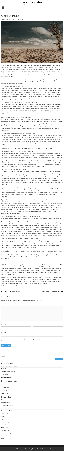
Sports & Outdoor (5, 435)
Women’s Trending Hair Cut (8, 371)
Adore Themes (50, 449)
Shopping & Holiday (6, 433)
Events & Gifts (4, 413)
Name (3, 325)
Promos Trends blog (32, 2)
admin (21, 19)
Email (35, 325)
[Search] (61, 7)
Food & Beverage (5, 368)
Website (3, 332)
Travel (2, 438)
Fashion (3, 416)
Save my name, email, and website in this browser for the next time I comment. (26, 340)
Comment (4, 304)
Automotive (4, 399)
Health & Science (5, 427)
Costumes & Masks (6, 408)
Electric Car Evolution (6, 377)
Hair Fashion (4, 424)
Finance (3, 419)
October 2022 (4, 390)
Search (3, 356)
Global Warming (5, 374)
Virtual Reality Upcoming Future (9, 366)
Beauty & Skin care (5, 402)
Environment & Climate (13, 286)
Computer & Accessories (7, 405)
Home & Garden (5, 430)
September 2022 (5, 393)
